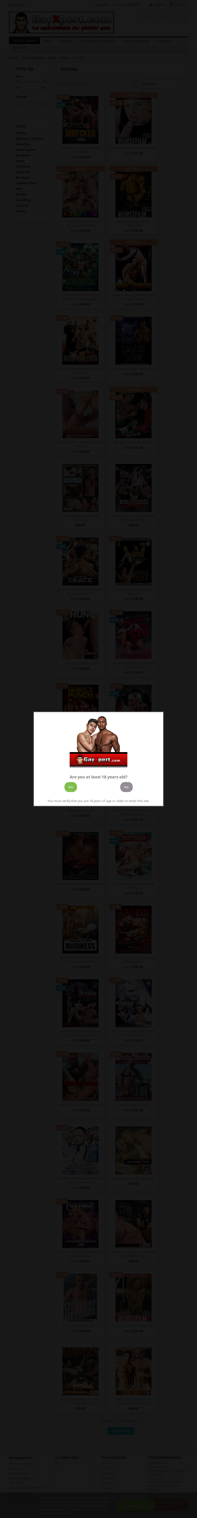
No (126, 787)
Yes (70, 787)
